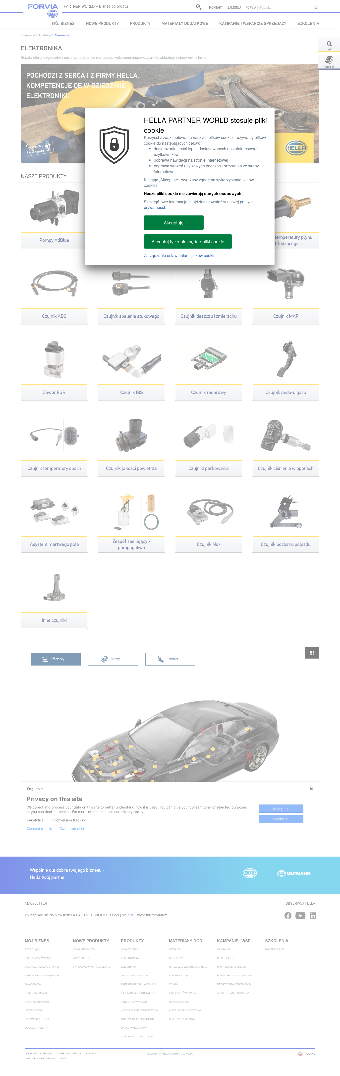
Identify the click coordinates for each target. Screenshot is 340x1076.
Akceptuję (173, 222)
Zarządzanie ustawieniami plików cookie (180, 255)
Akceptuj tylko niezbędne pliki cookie (188, 241)
